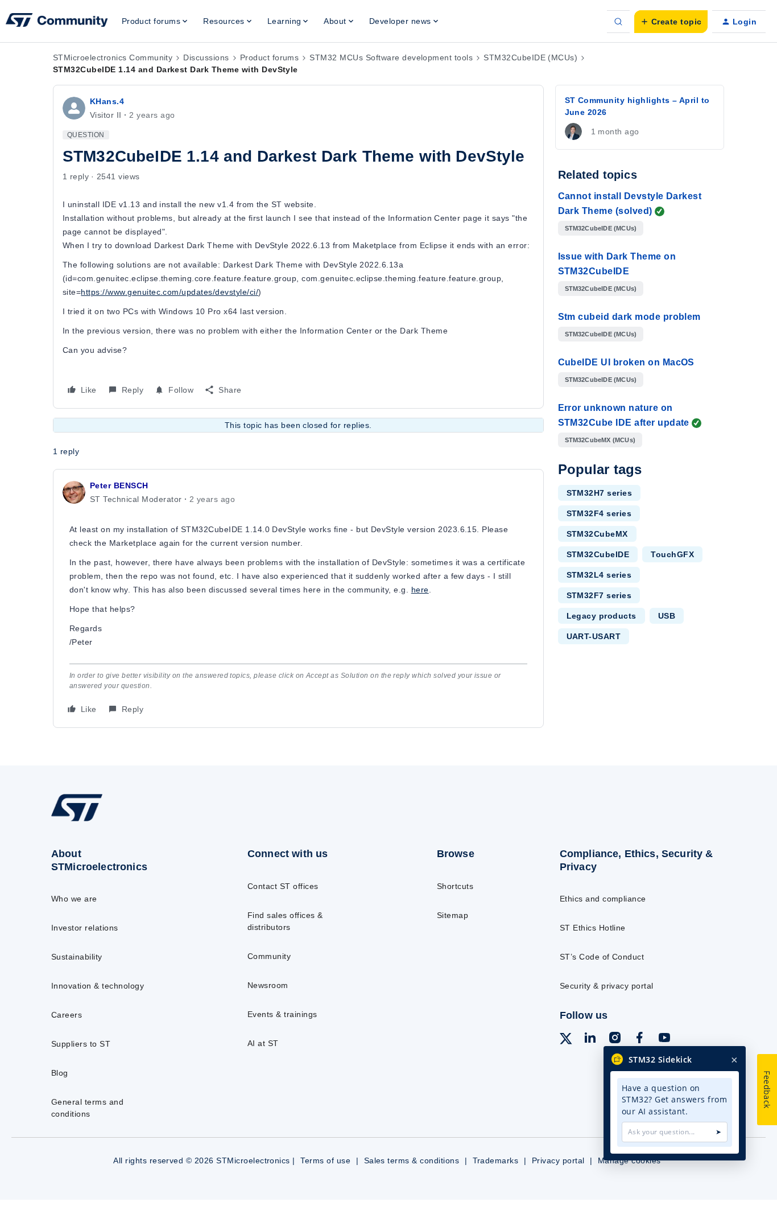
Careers (66, 1014)
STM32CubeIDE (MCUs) (530, 57)
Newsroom (267, 985)
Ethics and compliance (603, 898)
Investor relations (84, 927)
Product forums (269, 57)
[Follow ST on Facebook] (639, 1039)
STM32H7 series (600, 492)
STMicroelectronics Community (112, 57)
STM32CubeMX (597, 533)
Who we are (74, 898)
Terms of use (325, 1160)
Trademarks (496, 1160)
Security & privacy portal (607, 985)
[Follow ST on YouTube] (664, 1039)
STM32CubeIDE (598, 554)
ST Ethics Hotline (593, 927)
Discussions (206, 57)
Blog (59, 1072)
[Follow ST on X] (566, 1040)
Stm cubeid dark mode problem (629, 317)
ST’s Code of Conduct (602, 956)
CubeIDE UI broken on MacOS (626, 362)
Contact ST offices (283, 886)
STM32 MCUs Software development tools (391, 57)
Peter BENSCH (119, 485)
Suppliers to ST (80, 1043)
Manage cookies (629, 1160)
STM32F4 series (599, 513)
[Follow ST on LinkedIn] (590, 1039)
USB (666, 615)
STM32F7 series (599, 595)
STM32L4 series (599, 574)
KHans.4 (107, 101)
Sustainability (76, 956)
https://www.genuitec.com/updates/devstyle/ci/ (169, 292)
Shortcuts (455, 886)
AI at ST (263, 1043)
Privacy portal (558, 1160)
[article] (298, 598)
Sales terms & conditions (412, 1160)
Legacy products (602, 615)
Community (269, 956)
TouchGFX (672, 554)
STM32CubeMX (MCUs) (600, 440)
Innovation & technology (97, 985)
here (420, 589)
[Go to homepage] (127, 820)
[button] (671, 21)
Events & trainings (282, 1014)
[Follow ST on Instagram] (615, 1039)
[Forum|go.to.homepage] (57, 21)
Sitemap (452, 915)
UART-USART (594, 636)
